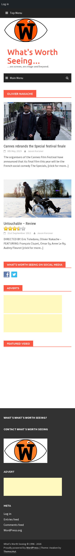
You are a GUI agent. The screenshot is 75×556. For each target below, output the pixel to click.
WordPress (32, 547)
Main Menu (16, 78)
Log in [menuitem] (5, 4)
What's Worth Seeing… (32, 56)
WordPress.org (13, 530)
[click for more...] (58, 166)
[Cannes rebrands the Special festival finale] (37, 121)
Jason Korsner (36, 151)
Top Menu (16, 13)
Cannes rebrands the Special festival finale (35, 146)
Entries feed (11, 519)
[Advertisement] (33, 304)
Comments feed (14, 525)
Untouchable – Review (20, 223)
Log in (7, 514)
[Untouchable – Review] (37, 198)
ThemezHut (10, 551)
